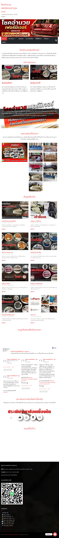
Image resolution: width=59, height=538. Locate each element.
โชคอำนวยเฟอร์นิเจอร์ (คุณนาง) (9, 8)
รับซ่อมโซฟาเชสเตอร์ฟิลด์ (9, 221)
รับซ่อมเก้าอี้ (35, 82)
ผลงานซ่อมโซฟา (29, 38)
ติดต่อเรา (4, 42)
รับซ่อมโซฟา (7, 82)
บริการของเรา (11, 38)
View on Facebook (7, 367)
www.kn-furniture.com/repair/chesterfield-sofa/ (29, 379)
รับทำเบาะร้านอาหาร (7, 252)
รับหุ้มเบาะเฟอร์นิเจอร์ (36, 283)
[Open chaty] (55, 534)
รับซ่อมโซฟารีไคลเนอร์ (8, 315)
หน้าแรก (4, 38)
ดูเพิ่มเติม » (4, 229)
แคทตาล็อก (20, 38)
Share (13, 367)
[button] (15, 39)
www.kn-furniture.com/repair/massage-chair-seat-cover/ (47, 382)
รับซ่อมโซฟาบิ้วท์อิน (36, 252)
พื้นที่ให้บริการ (39, 38)
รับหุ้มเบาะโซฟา (6, 283)
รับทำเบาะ (33, 315)
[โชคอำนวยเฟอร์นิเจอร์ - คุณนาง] (6, 350)
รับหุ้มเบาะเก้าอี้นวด (36, 221)
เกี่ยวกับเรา (46, 38)
